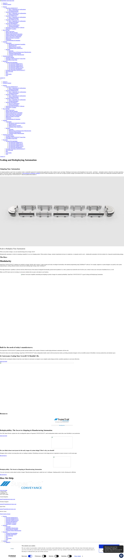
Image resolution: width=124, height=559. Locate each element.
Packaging (8, 526)
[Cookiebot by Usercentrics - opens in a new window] (12, 556)
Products (5, 516)
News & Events (9, 535)
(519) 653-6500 (3, 490)
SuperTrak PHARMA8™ (12, 521)
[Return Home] (7, 0)
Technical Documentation (11, 533)
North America (3, 513)
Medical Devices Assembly (12, 529)
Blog (7, 537)
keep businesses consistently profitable (31, 173)
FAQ (7, 539)
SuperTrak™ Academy (11, 524)
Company (5, 541)
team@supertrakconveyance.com (7, 499)
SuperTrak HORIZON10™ (12, 519)
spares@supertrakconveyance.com (8, 509)
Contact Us (2, 77)
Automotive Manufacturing (12, 528)
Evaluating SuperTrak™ (11, 534)
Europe (8, 513)
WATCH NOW (3, 361)
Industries (5, 525)
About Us (8, 542)
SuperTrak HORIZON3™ (12, 517)
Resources (5, 531)
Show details (77, 556)
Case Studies (9, 538)
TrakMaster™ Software (11, 522)
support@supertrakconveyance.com (8, 504)
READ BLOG (3, 455)
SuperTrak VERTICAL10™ (12, 520)
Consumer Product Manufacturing (13, 530)
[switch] (44, 556)
